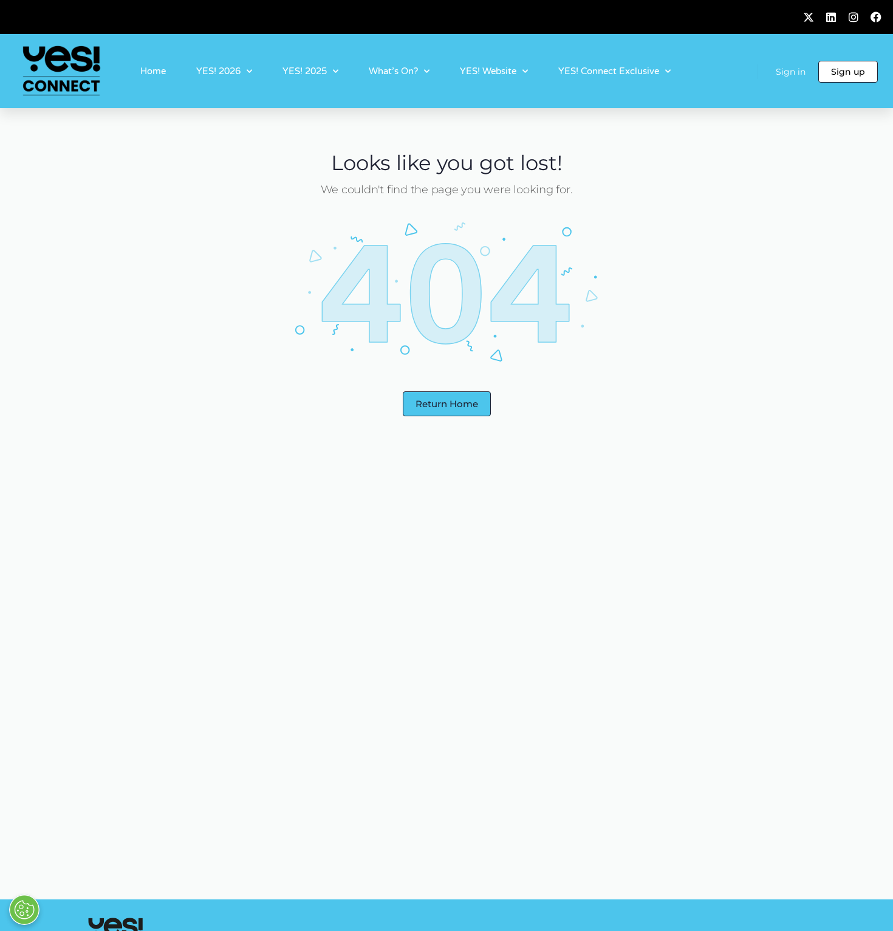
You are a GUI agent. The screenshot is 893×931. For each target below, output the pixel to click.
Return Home (447, 404)
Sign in (791, 71)
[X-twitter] (808, 17)
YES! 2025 (304, 71)
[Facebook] (876, 17)
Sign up (848, 71)
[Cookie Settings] (24, 910)
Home (153, 71)
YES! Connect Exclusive (608, 71)
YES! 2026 (218, 71)
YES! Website (488, 71)
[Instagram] (853, 17)
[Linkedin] (831, 17)
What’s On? (393, 71)
